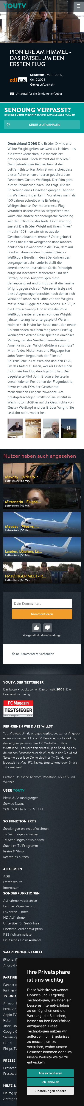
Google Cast (12, 1031)
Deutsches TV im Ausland (22, 940)
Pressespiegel (13, 1073)
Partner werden (14, 990)
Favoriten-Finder (15, 912)
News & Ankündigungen (21, 797)
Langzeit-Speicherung (19, 906)
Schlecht (47, 627)
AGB (6, 876)
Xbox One (10, 1026)
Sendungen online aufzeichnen (26, 828)
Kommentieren (42, 614)
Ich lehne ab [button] (50, 1082)
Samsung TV (12, 1037)
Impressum (11, 887)
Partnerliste (11, 984)
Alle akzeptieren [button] (50, 1073)
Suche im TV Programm (20, 845)
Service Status (13, 803)
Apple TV (10, 1014)
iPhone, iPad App (15, 959)
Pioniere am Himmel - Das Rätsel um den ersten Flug (40, 59)
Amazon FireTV (14, 1003)
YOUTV (14, 6)
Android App (12, 965)
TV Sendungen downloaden (23, 840)
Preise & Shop (13, 851)
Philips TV (10, 1048)
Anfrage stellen (14, 1099)
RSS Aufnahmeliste (17, 934)
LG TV (7, 1043)
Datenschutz (12, 882)
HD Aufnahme (14, 917)
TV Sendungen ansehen (20, 834)
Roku (7, 1020)
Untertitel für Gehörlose (21, 923)
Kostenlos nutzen (16, 857)
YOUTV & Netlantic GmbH (23, 809)
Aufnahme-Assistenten (20, 900)
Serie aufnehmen (44, 124)
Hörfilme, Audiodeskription (23, 929)
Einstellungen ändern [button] (50, 1091)
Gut (36, 627)
